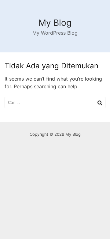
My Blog (55, 22)
